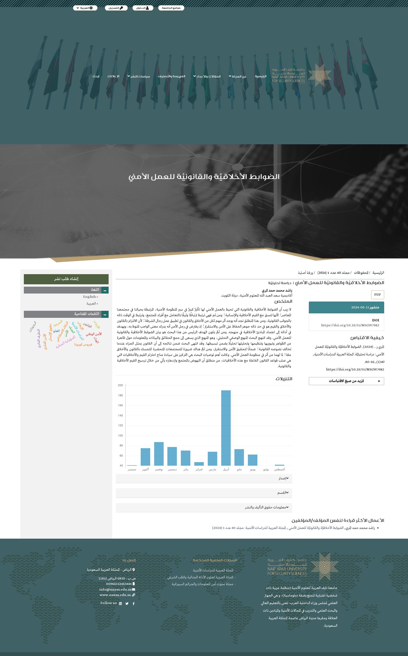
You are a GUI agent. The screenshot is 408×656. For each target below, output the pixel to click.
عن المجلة (239, 76)
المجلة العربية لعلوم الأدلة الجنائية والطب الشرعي (200, 577)
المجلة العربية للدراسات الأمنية (213, 570)
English (90, 296)
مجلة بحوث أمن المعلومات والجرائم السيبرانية (202, 584)
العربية (91, 303)
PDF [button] (377, 294)
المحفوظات (361, 273)
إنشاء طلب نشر (66, 279)
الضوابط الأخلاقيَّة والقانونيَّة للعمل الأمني (316, 528)
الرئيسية (260, 76)
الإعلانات (113, 76)
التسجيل (114, 8)
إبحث (96, 76)
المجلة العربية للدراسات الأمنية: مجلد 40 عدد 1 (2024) (249, 528)
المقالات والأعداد (208, 76)
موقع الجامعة (171, 8)
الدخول (141, 8)
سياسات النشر (140, 76)
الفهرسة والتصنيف (171, 76)
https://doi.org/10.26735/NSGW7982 (350, 325)
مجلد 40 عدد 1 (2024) (333, 273)
